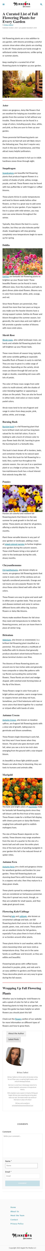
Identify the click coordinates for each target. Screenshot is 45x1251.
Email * (8, 1172)
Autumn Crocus (9, 720)
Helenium (7, 640)
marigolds (32, 807)
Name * (8, 1161)
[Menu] (3, 4)
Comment (7, 1132)
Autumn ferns (9, 867)
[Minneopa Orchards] (22, 4)
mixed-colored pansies (14, 544)
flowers (18, 1019)
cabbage (23, 916)
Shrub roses (8, 340)
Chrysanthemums (10, 570)
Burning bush (8, 427)
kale (13, 916)
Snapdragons (8, 173)
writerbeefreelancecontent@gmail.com (22, 1105)
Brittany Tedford (8, 25)
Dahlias (6, 277)
